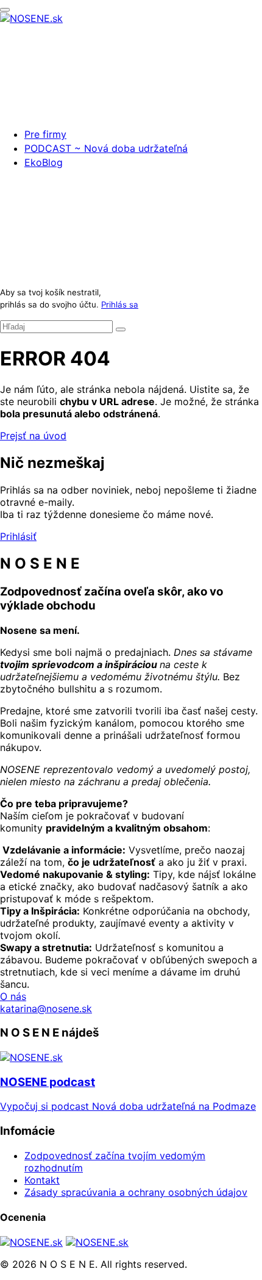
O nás (13, 996)
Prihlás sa (119, 304)
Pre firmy (45, 134)
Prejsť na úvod (33, 436)
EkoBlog (43, 162)
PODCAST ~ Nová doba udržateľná (106, 148)
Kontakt (42, 1180)
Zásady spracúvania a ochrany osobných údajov (135, 1192)
